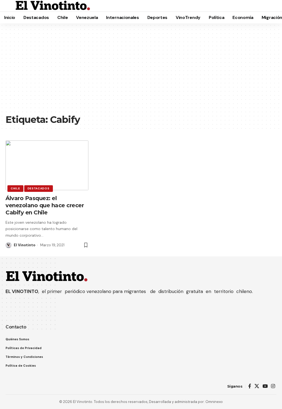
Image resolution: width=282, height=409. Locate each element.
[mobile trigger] (10, 6)
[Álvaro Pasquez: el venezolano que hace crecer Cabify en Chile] (47, 165)
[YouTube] (265, 386)
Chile (15, 188)
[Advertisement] (141, 71)
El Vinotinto (24, 245)
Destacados (39, 188)
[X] (257, 386)
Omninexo (214, 401)
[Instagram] (273, 386)
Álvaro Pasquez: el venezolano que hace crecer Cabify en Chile (45, 205)
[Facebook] (250, 386)
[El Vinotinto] (53, 6)
